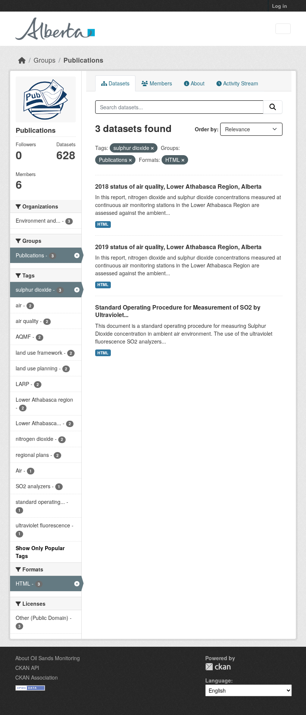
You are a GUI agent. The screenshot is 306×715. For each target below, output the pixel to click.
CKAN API (27, 667)
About (196, 83)
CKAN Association (36, 677)
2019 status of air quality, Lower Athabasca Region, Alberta (178, 246)
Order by (206, 129)
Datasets (118, 83)
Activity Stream (240, 83)
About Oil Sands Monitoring (47, 658)
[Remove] (152, 148)
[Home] (22, 60)
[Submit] (272, 107)
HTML (102, 224)
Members (160, 83)
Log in (279, 5)
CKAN (218, 667)
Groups (45, 60)
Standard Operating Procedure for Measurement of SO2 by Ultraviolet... (177, 311)
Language (218, 680)
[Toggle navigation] (283, 28)
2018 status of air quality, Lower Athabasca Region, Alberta (178, 186)
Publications (83, 60)
